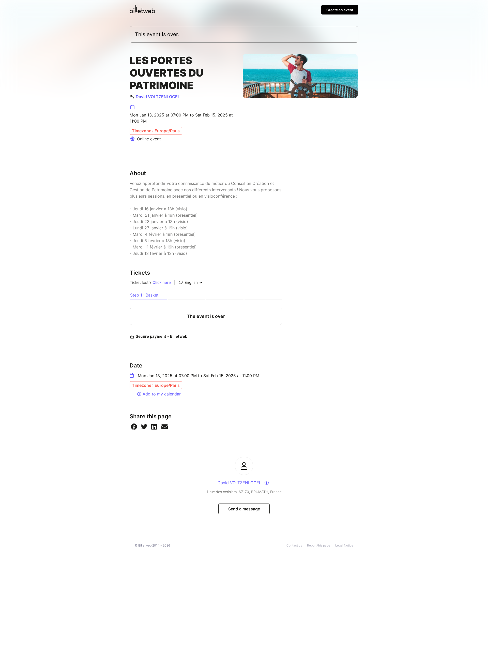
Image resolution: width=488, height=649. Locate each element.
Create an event (339, 10)
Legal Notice (344, 545)
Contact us (294, 545)
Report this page (318, 545)
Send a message (244, 508)
